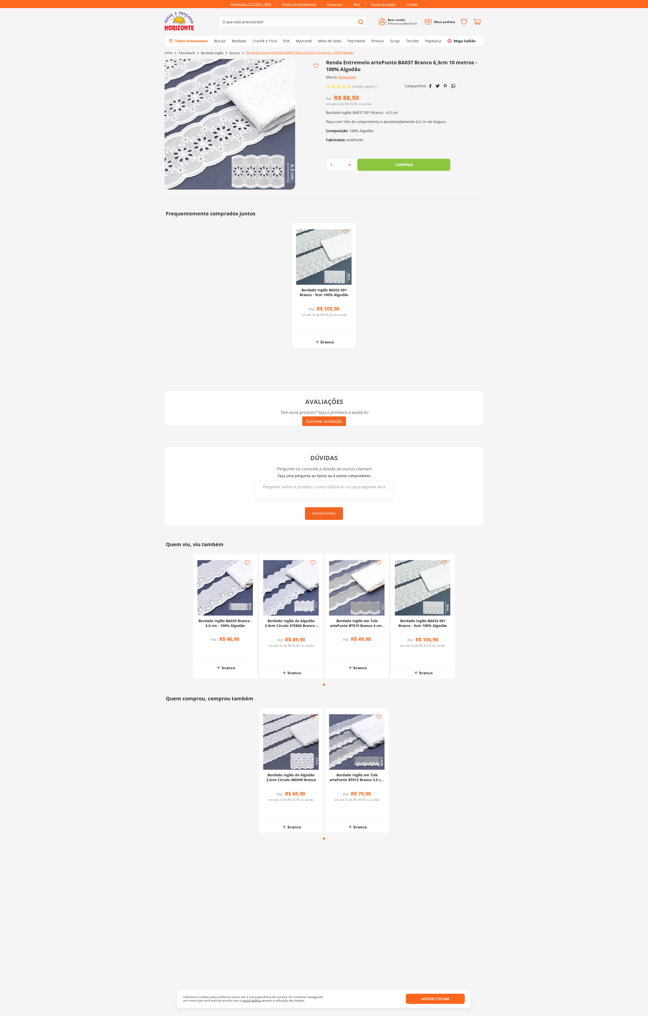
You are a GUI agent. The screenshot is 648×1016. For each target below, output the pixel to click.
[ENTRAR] (399, 22)
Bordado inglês (212, 53)
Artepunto (347, 77)
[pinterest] (445, 86)
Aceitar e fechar (435, 999)
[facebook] (430, 86)
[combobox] (292, 22)
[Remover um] (310, 326)
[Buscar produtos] (361, 22)
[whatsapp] (453, 86)
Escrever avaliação (324, 421)
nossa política (251, 1000)
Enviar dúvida (324, 513)
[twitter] (438, 86)
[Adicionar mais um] (310, 322)
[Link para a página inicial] (169, 53)
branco (235, 53)
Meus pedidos (444, 22)
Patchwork (187, 53)
